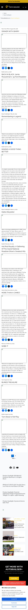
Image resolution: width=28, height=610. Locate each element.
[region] (14, 598)
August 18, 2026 (14, 28)
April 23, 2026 (8, 71)
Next (14, 458)
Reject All (14, 606)
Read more (4, 66)
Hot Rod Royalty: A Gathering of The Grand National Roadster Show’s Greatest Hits (13, 248)
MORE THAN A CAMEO (11, 293)
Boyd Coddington (6, 114)
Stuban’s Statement (19, 537)
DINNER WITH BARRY (10, 31)
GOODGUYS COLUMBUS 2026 (18, 550)
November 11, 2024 (12, 290)
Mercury (4, 343)
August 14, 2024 (9, 414)
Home (5, 13)
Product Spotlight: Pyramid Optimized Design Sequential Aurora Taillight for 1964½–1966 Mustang (14, 493)
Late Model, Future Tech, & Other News (19, 520)
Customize (14, 603)
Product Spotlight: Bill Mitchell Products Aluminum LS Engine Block (12, 477)
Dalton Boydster (8, 212)
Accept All (14, 599)
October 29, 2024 (10, 343)
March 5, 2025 (14, 209)
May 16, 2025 (14, 114)
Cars (3, 379)
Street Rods (4, 290)
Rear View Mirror (6, 28)
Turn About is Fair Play (10, 417)
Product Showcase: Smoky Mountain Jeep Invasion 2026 (19, 525)
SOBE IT (5, 346)
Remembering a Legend (11, 116)
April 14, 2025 (8, 146)
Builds (3, 71)
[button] (2, 7)
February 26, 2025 (9, 244)
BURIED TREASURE (9, 382)
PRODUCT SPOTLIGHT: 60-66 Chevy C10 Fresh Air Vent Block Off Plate (14, 485)
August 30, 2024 (8, 379)
